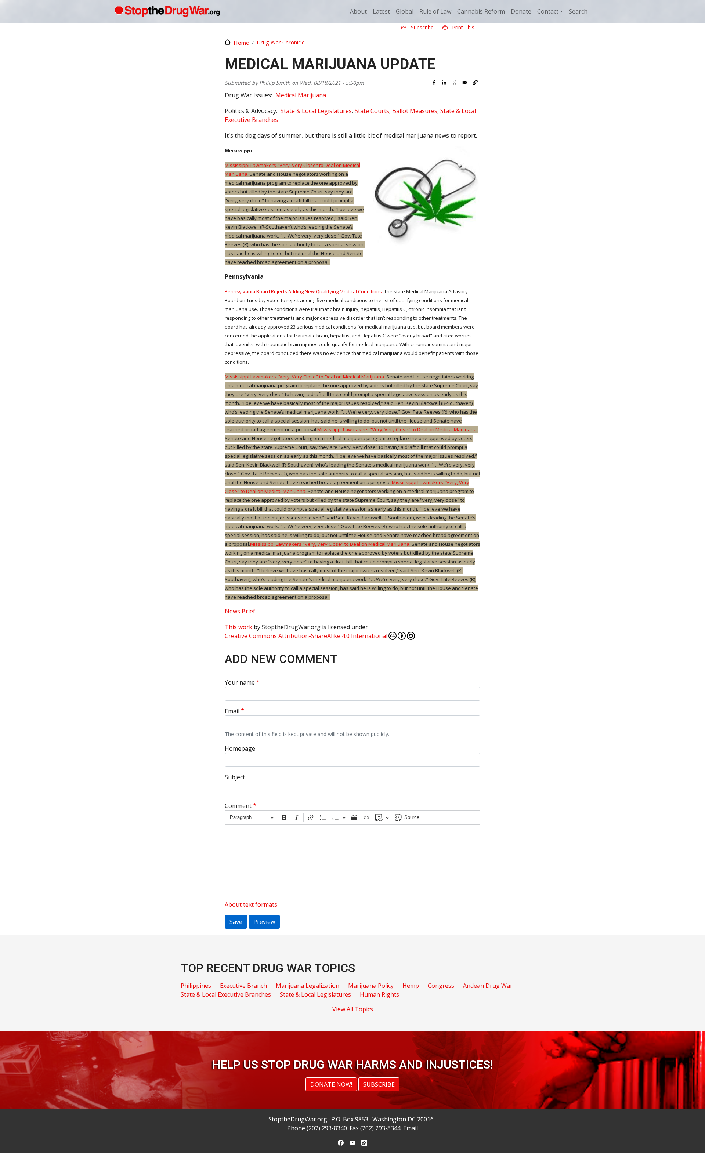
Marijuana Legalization (307, 986)
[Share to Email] (465, 82)
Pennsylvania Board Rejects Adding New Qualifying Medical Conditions (303, 291)
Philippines (196, 986)
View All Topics (352, 1009)
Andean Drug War (488, 986)
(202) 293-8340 (327, 1128)
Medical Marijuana (300, 95)
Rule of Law (435, 11)
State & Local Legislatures (316, 111)
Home (241, 42)
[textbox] (352, 859)
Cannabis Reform (481, 11)
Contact (547, 11)
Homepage (240, 748)
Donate (521, 11)
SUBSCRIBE (379, 1084)
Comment (238, 806)
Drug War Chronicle (281, 42)
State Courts (372, 111)
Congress (441, 986)
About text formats (251, 904)
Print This (462, 27)
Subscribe (421, 27)
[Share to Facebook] (434, 82)
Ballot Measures (414, 111)
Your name (240, 682)
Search (578, 11)
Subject (235, 777)
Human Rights (379, 994)
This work (238, 627)
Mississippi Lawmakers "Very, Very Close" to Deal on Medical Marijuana (304, 376)
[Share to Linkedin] (444, 82)
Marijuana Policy (371, 986)
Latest (381, 11)
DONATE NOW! (331, 1084)
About (358, 11)
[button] (475, 82)
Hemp (410, 986)
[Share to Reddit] (454, 82)
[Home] (167, 11)
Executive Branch (243, 986)
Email (232, 711)
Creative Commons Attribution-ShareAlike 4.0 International (306, 636)
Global (404, 11)
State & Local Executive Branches (226, 994)
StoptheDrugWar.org (297, 1119)
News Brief (240, 611)
